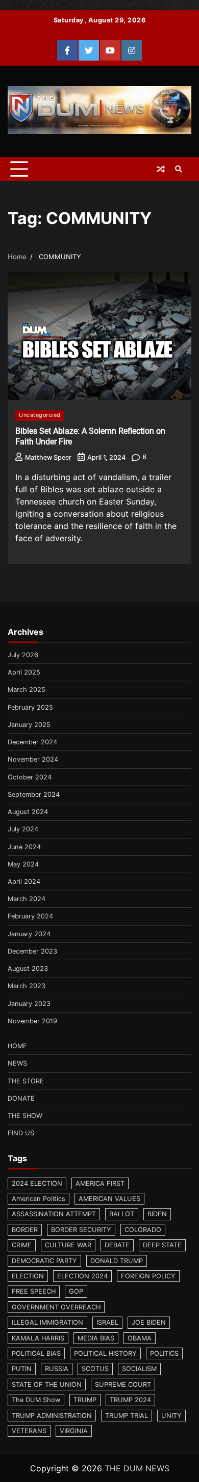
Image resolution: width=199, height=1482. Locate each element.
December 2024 (32, 742)
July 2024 (23, 829)
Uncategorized (40, 415)
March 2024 (26, 899)
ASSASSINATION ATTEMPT (54, 1214)
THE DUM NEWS (137, 1468)
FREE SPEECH (34, 1291)
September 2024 (34, 794)
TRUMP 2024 (130, 1400)
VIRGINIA (74, 1431)
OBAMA (140, 1338)
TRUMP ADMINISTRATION (52, 1415)
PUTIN (22, 1369)
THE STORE (26, 1081)
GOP (76, 1291)
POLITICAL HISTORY (105, 1353)
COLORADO (143, 1230)
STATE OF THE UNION (47, 1384)
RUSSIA (56, 1369)
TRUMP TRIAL (126, 1415)
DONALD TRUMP (116, 1261)
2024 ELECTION (37, 1183)
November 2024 (33, 759)
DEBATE (117, 1245)
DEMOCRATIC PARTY (44, 1261)
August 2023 (28, 968)
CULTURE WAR (68, 1245)
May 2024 (23, 864)
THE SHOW (25, 1116)
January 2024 (29, 934)
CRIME (22, 1245)
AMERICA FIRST (100, 1183)
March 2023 (26, 986)
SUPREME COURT (123, 1384)
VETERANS (29, 1431)
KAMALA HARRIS (38, 1338)
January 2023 (29, 1004)
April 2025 (24, 672)
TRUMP (84, 1400)
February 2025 (30, 707)
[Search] (178, 169)
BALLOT (121, 1214)
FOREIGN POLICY (148, 1276)
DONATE (21, 1098)
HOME (17, 1046)
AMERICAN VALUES (109, 1199)
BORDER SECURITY (81, 1230)
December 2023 (32, 951)
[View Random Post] (160, 169)
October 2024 (30, 777)
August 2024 (28, 812)
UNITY (171, 1415)
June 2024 (24, 847)
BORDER (25, 1230)
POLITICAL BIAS (36, 1353)
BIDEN (157, 1214)
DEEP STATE (162, 1245)
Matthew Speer (48, 457)
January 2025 (29, 725)
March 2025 (26, 689)
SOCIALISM (139, 1369)
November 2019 (32, 1021)
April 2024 (24, 881)
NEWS (17, 1063)
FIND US (21, 1133)
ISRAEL (107, 1322)
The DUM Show (36, 1400)
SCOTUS (95, 1369)
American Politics (38, 1199)
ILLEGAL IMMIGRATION (47, 1322)
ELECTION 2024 (82, 1276)
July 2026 (23, 655)
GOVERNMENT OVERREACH (56, 1307)
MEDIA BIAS (96, 1338)
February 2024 (30, 916)
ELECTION (28, 1276)
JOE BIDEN (149, 1322)
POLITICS (164, 1353)
